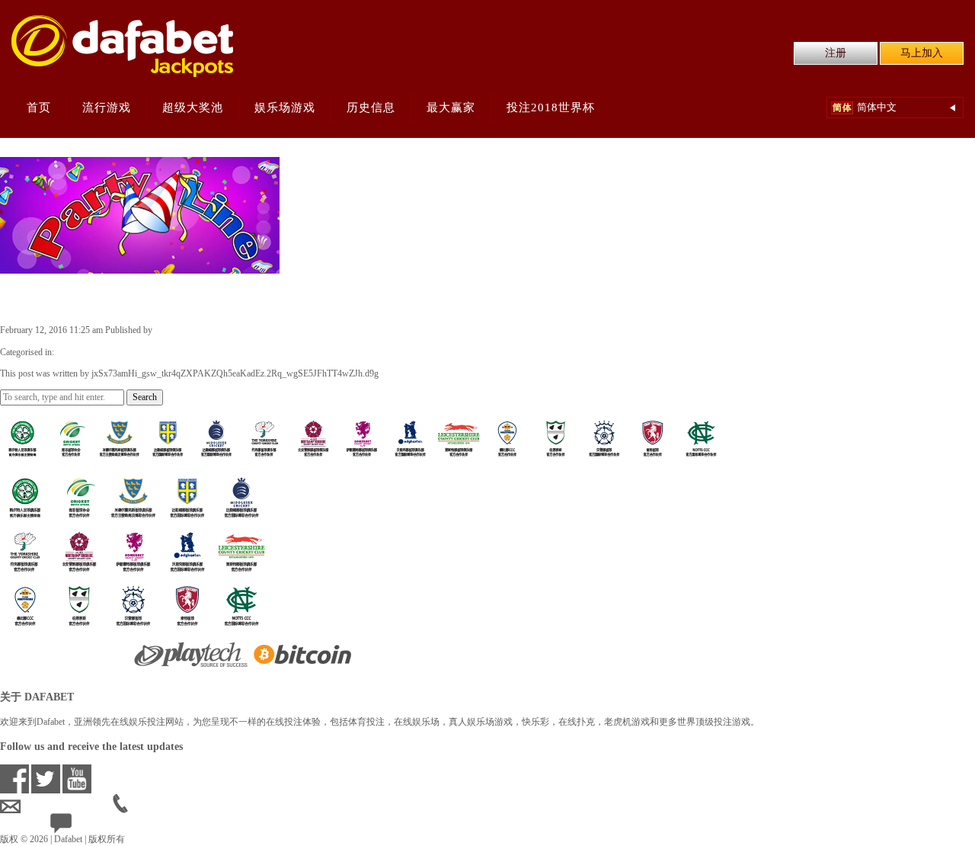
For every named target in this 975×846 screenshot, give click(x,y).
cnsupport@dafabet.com (67, 807)
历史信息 (371, 107)
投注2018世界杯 (551, 107)
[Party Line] (140, 266)
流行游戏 (106, 107)
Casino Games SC (89, 352)
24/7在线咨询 (99, 827)
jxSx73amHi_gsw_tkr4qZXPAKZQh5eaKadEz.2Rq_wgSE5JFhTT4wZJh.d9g (298, 330)
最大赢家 (451, 107)
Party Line (42, 298)
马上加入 (921, 53)
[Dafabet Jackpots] (122, 46)
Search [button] (145, 397)
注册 (835, 53)
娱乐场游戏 (284, 107)
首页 (39, 107)
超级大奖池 (192, 107)
